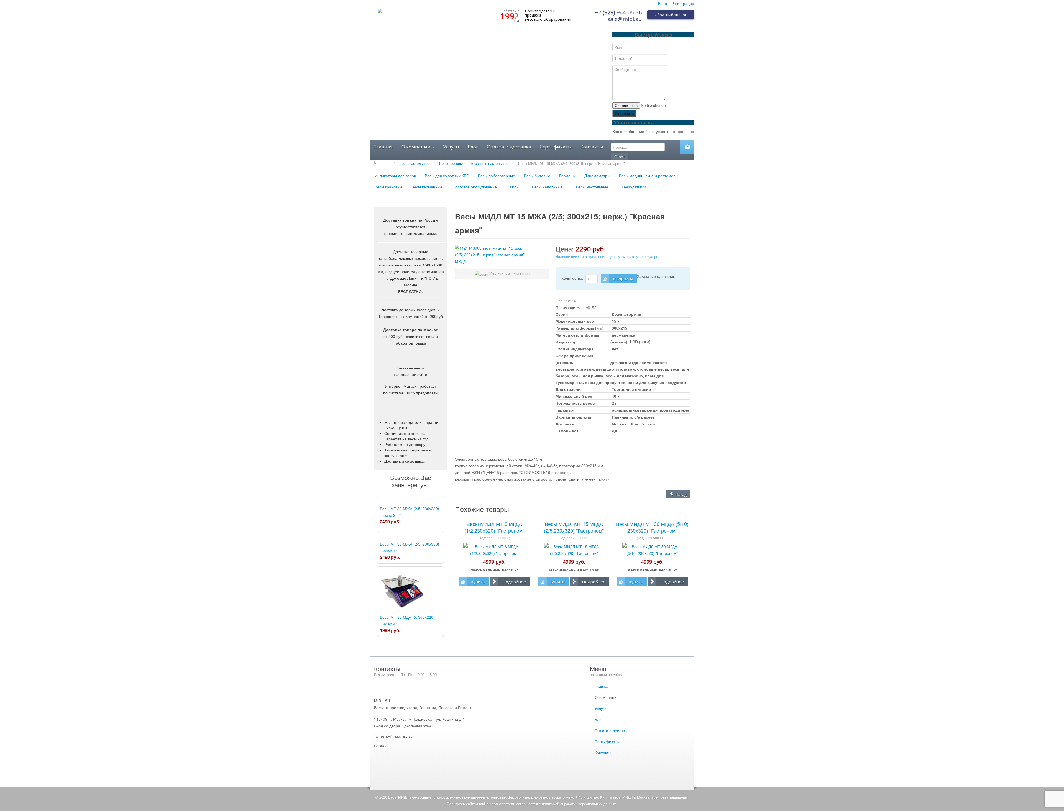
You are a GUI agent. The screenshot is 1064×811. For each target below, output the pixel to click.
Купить (478, 581)
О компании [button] (416, 146)
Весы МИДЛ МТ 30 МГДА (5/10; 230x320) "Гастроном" (652, 527)
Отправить (624, 113)
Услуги (451, 146)
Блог (473, 146)
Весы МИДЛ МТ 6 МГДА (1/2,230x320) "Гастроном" (494, 527)
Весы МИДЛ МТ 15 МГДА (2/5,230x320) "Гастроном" (574, 527)
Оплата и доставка (509, 146)
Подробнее (514, 581)
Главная (383, 146)
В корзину (623, 278)
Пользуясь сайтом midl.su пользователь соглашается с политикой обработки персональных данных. (532, 803)
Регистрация (682, 3)
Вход (662, 3)
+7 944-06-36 (618, 12)
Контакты (591, 146)
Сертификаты (556, 146)
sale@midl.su (624, 19)
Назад (680, 494)
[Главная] (385, 163)
